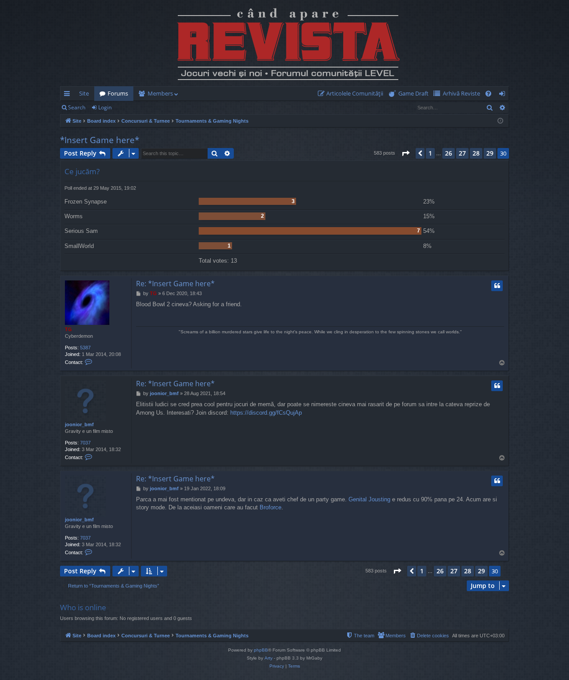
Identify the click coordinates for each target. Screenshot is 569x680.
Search (76, 107)
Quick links (69, 95)
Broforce (270, 507)
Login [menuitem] (504, 95)
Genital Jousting (369, 499)
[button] (405, 153)
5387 (85, 347)
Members (160, 93)
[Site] (284, 43)
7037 (85, 442)
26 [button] (448, 153)
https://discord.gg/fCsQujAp (266, 412)
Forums (118, 93)
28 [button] (476, 153)
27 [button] (462, 153)
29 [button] (489, 153)
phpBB (261, 650)
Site (84, 93)
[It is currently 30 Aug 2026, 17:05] (500, 121)
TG (68, 329)
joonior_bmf (79, 424)
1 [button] (430, 153)
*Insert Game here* (99, 140)
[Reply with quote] (497, 285)
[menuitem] (352, 93)
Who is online (83, 607)
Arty (268, 658)
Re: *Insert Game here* (175, 283)
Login (105, 107)
